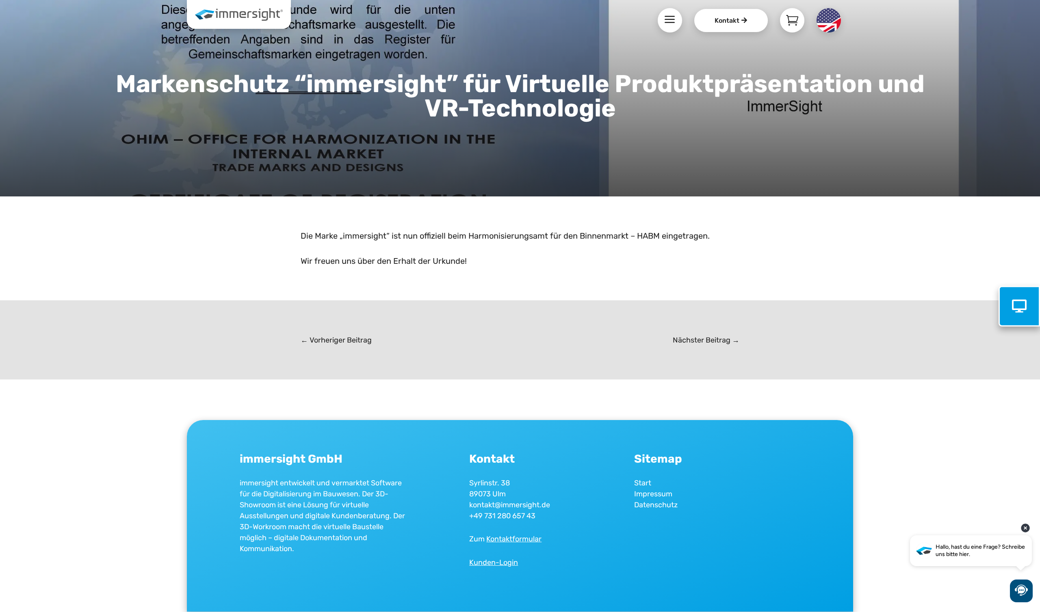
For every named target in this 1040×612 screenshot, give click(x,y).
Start (642, 482)
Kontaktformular (514, 538)
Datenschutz (656, 504)
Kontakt (727, 20)
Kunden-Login (493, 562)
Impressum (653, 493)
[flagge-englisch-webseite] (829, 29)
